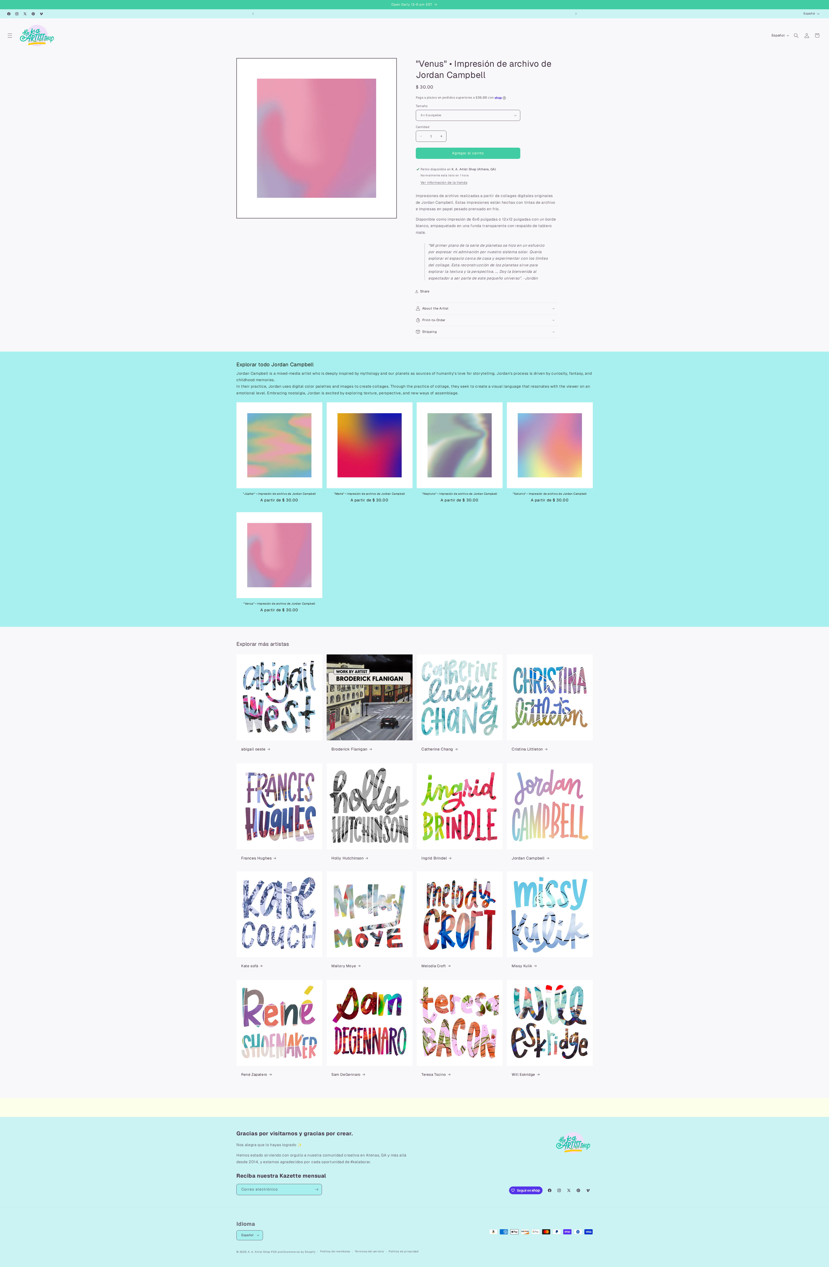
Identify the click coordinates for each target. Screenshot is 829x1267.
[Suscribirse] (316, 1189)
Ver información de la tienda (444, 182)
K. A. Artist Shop (259, 1252)
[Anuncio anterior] (253, 13)
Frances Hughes (256, 858)
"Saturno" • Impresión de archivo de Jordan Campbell (550, 494)
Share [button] (425, 291)
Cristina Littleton (527, 749)
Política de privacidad (404, 1251)
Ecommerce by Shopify (299, 1252)
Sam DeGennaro (346, 1074)
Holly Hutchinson (347, 858)
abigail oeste (253, 749)
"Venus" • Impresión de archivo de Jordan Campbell (279, 603)
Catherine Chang (437, 749)
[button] (10, 35)
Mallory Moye (343, 966)
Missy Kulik (522, 966)
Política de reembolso (335, 1251)
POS (274, 1252)
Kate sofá (249, 966)
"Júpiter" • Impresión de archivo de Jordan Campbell (279, 494)
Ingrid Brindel (434, 858)
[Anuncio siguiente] (576, 13)
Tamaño (422, 106)
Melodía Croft (433, 966)
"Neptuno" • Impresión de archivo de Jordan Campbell (459, 494)
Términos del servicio (369, 1251)
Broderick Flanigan (349, 749)
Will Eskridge (523, 1074)
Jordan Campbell (528, 858)
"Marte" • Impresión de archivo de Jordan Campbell (369, 494)
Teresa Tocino (433, 1074)
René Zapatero (254, 1074)
